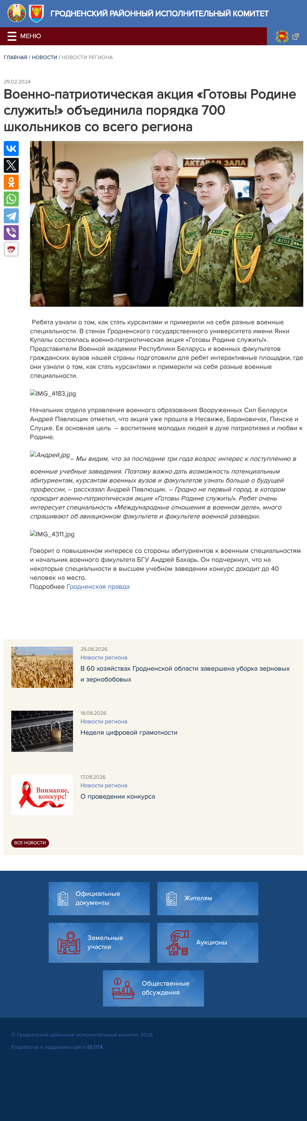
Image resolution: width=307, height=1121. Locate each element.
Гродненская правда (98, 586)
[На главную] (16, 13)
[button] (13, 36)
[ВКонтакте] (11, 148)
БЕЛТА (95, 1047)
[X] (11, 165)
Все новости (30, 843)
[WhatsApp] (11, 199)
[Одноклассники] (11, 182)
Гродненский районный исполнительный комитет (160, 13)
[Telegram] (11, 215)
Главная (15, 57)
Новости (44, 57)
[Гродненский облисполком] (287, 36)
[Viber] (11, 232)
